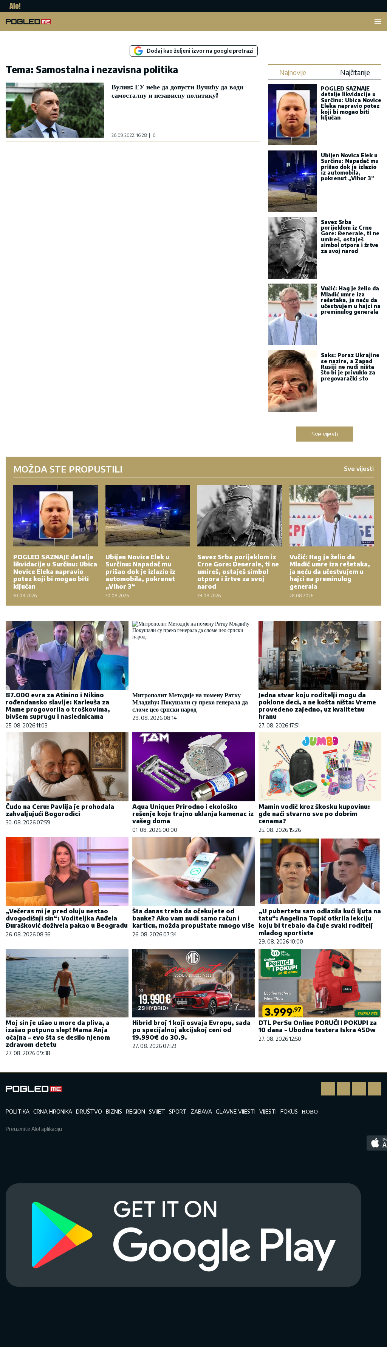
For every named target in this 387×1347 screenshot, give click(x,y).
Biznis (114, 1111)
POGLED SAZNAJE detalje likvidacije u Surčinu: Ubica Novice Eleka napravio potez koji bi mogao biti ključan (351, 103)
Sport (178, 1111)
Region (135, 1111)
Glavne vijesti (235, 1111)
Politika (17, 1111)
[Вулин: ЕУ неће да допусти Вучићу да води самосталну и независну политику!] (55, 110)
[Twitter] (359, 1088)
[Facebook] (328, 1088)
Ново (310, 1111)
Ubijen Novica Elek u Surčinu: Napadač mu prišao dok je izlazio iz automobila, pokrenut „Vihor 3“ (350, 167)
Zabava (201, 1111)
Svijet (157, 1111)
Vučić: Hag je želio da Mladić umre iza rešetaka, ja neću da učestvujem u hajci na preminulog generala (351, 300)
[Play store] (183, 1235)
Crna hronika (52, 1111)
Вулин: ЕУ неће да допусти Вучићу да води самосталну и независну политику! (177, 90)
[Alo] (13, 6)
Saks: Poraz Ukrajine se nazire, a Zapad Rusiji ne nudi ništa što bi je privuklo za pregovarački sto (350, 367)
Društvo (89, 1111)
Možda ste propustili (67, 468)
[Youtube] (374, 1088)
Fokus (289, 1111)
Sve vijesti (324, 434)
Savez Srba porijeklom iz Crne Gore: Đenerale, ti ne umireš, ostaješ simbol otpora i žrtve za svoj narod (350, 236)
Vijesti (268, 1111)
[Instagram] (343, 1088)
